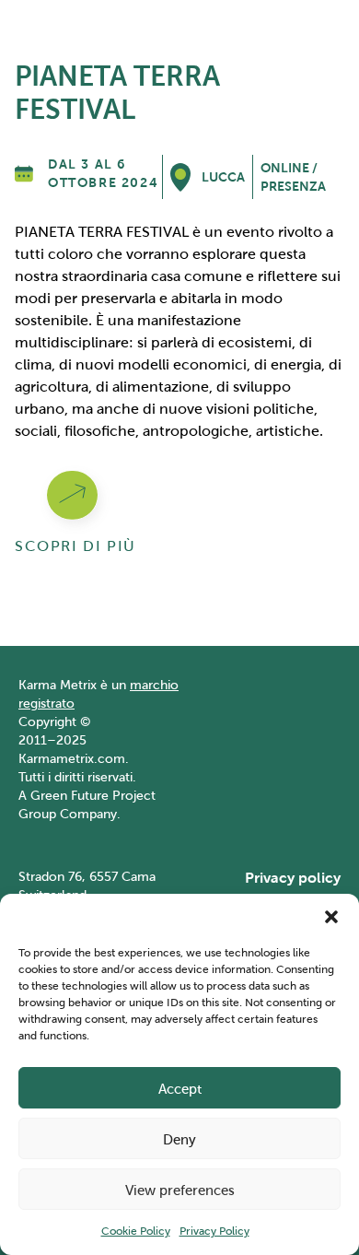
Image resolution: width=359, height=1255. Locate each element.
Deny (179, 1139)
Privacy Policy (214, 1230)
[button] (331, 917)
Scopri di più (75, 546)
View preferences (180, 1189)
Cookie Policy (135, 1230)
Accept (180, 1088)
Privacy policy (293, 877)
